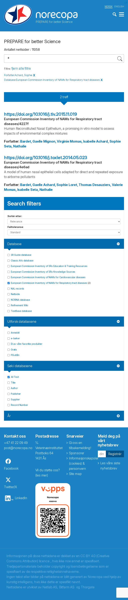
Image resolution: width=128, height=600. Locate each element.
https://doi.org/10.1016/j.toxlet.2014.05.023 (45, 157)
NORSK (108, 6)
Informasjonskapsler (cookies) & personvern (83, 463)
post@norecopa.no (18, 448)
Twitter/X (10, 487)
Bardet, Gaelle (31, 141)
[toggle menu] (121, 14)
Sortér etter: (15, 216)
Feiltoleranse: (16, 227)
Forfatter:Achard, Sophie (18, 75)
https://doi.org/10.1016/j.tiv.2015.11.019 (40, 114)
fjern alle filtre (21, 68)
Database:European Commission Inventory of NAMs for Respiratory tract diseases (52, 79)
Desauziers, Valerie (107, 185)
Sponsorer (76, 453)
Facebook (11, 468)
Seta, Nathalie (15, 146)
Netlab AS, (50, 587)
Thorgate (87, 587)
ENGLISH (119, 6)
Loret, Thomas (80, 185)
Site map (75, 474)
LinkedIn (21, 498)
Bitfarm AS (66, 587)
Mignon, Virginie (56, 141)
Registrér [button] (115, 454)
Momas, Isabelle (82, 141)
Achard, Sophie (108, 141)
